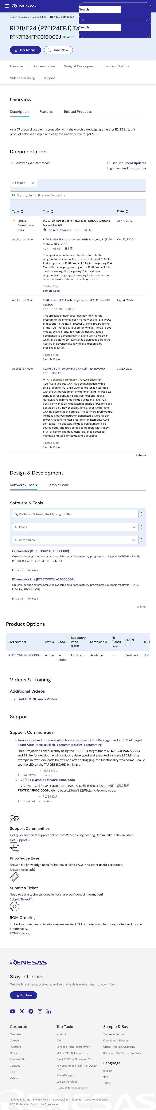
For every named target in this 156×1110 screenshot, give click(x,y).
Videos (14, 1078)
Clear (82, 15)
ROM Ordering (20, 933)
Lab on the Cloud (67, 1081)
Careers (15, 1040)
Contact (15, 1065)
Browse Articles (21, 870)
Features (46, 111)
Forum (47, 775)
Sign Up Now (24, 995)
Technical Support (114, 1034)
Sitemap (77, 1099)
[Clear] (82, 33)
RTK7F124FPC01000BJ (24, 655)
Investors (15, 1046)
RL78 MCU (50, 771)
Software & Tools (23, 485)
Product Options (117, 66)
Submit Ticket (19, 899)
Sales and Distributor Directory (122, 1053)
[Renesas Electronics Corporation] (24, 6)
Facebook (30, 1011)
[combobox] (115, 29)
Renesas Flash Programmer (73, 1046)
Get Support (18, 840)
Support (49, 78)
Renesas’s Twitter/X (22, 1011)
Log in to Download (59, 230)
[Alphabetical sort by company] (141, 540)
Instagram (40, 1011)
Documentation (44, 66)
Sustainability (18, 1059)
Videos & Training (22, 78)
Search (115, 6)
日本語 (69, 248)
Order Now (60, 50)
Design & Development (80, 66)
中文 (106, 1077)
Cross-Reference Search (72, 1088)
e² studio (62, 1034)
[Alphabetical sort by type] (141, 527)
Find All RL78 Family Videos (37, 699)
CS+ (59, 1040)
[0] (141, 514)
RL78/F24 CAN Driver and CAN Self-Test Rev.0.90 (74, 368)
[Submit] (83, 22)
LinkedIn (48, 1011)
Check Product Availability (119, 1046)
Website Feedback (96, 1099)
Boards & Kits (39, 16)
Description (19, 111)
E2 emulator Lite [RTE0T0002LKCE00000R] (43, 579)
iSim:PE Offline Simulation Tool (75, 1059)
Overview (17, 66)
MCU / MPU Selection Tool (72, 1053)
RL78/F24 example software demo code (46, 780)
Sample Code (51, 290)
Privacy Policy (41, 1099)
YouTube (12, 1011)
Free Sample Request (116, 1040)
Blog (12, 1072)
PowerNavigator (66, 1075)
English (107, 1070)
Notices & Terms (20, 1099)
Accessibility (60, 1099)
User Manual (27, 50)
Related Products (78, 111)
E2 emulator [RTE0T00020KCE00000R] (40, 551)
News (13, 1053)
